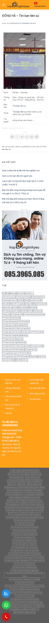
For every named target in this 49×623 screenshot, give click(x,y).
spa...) (41, 504)
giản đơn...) (23, 484)
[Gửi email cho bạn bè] (27, 137)
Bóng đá (13, 293)
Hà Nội (20, 300)
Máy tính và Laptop (17, 304)
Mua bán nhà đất (36, 300)
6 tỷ (27, 471)
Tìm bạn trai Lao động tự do (12, 339)
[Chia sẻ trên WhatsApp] (12, 137)
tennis (30, 311)
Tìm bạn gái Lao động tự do (24, 537)
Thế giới (41, 507)
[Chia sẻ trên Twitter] (22, 137)
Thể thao (9, 511)
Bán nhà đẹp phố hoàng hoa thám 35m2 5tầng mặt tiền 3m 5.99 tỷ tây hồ (23, 201)
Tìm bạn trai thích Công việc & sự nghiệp (24, 579)
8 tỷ (7, 293)
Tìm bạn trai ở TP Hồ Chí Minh (13, 350)
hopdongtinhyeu (29, 23)
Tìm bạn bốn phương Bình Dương (31, 517)
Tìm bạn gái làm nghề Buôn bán (24, 541)
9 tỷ (37, 471)
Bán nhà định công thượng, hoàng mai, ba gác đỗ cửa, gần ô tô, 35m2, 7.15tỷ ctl (23, 192)
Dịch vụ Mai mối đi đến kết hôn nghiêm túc (21, 170)
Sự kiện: (23, 311)
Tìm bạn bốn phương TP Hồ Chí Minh (15, 321)
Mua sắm (5, 304)
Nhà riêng (33, 307)
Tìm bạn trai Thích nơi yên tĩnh (16, 586)
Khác (26, 300)
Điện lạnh (20, 609)
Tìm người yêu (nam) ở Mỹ (24, 596)
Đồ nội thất (31, 613)
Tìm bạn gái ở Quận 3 (13, 557)
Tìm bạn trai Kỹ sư (37, 560)
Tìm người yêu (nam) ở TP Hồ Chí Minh (16, 353)
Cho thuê (21, 293)
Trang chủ (6, 314)
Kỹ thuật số (11, 491)
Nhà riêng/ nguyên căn (10, 311)
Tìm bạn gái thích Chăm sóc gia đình (16, 328)
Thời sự (16, 511)
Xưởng (12, 609)
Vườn (42, 606)
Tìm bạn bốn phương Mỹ (11, 318)
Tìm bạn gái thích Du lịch (11, 332)
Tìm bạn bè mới (17, 314)
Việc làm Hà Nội (8, 360)
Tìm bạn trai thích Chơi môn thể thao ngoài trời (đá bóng (24, 574)
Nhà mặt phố (23, 307)
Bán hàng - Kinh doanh (16, 474)
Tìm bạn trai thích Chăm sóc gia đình (16, 346)
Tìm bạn (16, 106)
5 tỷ (3, 293)
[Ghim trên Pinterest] (32, 137)
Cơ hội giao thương (23, 297)
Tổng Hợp (33, 357)
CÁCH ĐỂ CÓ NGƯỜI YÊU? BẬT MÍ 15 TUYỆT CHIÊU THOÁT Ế (23, 183)
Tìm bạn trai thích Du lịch (24, 583)
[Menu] (3, 4)
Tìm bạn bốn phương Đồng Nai (24, 531)
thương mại (37, 311)
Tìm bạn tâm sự (19, 112)
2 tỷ (11, 471)
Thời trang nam (26, 511)
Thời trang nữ (38, 511)
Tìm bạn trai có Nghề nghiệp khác (14, 335)
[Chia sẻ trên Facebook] (17, 137)
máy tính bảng (11, 494)
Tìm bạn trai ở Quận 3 (31, 589)
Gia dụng (32, 481)
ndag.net (28, 304)
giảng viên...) (13, 484)
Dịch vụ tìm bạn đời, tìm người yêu (17, 176)
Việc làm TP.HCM (32, 606)
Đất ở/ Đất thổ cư (21, 360)
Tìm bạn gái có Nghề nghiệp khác (14, 325)
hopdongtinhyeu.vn (9, 300)
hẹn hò (27, 147)
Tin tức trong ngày (15, 514)
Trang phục (36, 514)
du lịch (25, 481)
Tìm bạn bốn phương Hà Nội (34, 314)
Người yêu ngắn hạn (9, 307)
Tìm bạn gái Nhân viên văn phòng (24, 547)
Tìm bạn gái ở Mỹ (34, 554)
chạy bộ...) (29, 293)
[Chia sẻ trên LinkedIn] (37, 137)
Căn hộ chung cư (8, 297)
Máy (40, 491)
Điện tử (36, 609)
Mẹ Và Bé (36, 494)
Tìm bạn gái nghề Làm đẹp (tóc (24, 544)
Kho (28, 487)
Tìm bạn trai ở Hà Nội (36, 586)
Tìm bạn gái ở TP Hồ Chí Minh (32, 332)
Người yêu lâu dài (40, 304)
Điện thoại (28, 609)
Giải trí (39, 481)
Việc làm (42, 357)
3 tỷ (15, 471)
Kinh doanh (40, 487)
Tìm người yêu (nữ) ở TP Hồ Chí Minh (15, 357)
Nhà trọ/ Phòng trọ (30, 504)
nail (42, 494)
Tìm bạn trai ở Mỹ (37, 346)
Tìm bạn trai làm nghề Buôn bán (14, 342)
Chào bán (13, 478)
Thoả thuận (22, 507)
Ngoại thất (21, 497)
